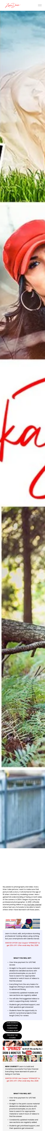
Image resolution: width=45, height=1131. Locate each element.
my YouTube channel (32, 904)
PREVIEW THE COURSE (12, 1036)
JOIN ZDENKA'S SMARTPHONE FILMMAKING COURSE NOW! (12, 1027)
